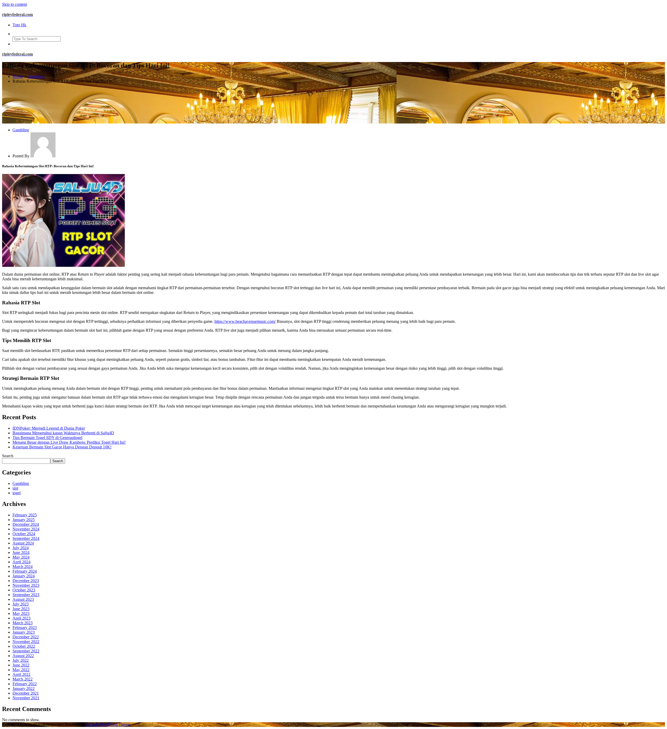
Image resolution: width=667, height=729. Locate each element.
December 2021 (26, 693)
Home (18, 76)
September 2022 (26, 651)
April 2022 (21, 674)
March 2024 (23, 566)
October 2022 (24, 646)
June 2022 (21, 665)
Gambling (36, 76)
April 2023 (21, 618)
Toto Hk (19, 25)
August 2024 (23, 543)
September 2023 (26, 594)
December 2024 (26, 524)
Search (7, 456)
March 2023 (23, 623)
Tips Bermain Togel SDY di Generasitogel (47, 437)
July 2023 (21, 604)
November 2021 (26, 698)
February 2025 (25, 515)
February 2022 (25, 684)
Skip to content (14, 4)
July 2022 (21, 660)
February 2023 (25, 627)
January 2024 (24, 576)
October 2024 (24, 534)
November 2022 (26, 641)
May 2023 (21, 613)
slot (15, 488)
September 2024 (26, 538)
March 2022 (23, 679)
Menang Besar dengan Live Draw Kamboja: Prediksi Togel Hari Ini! (69, 442)
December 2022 (26, 637)
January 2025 (24, 519)
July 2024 (21, 548)
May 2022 (21, 670)
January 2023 (24, 632)
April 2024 (21, 562)
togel (17, 493)
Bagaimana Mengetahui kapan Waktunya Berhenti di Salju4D (63, 433)
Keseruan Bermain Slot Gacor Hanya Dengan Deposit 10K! (62, 447)
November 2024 (26, 529)
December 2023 (26, 580)
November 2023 (26, 585)
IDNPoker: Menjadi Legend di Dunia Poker (49, 428)
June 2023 (21, 609)
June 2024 (21, 552)
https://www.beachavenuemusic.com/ (245, 321)
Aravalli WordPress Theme (107, 724)
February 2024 (25, 571)
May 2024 (21, 557)
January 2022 (24, 688)
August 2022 (23, 655)
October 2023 (24, 590)
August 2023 (23, 599)
